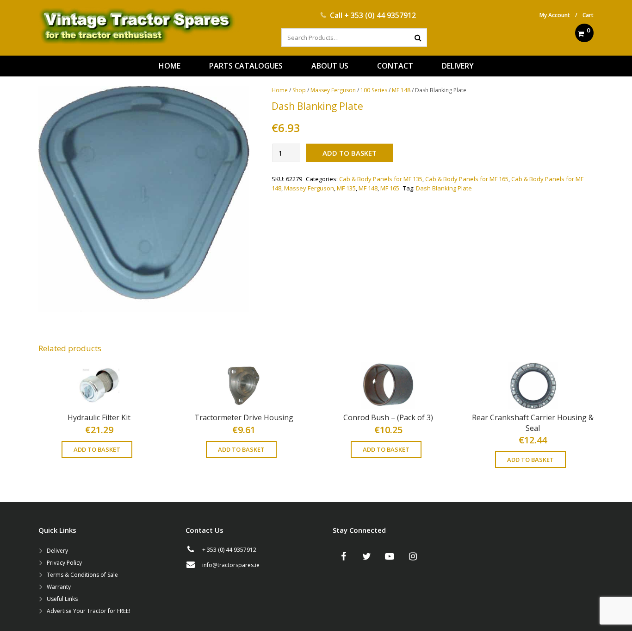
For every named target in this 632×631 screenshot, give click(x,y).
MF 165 (389, 188)
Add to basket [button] (97, 449)
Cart (588, 15)
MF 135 (346, 188)
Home (280, 90)
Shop (299, 90)
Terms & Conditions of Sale (82, 575)
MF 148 (401, 90)
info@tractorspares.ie (231, 565)
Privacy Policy (64, 563)
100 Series (373, 90)
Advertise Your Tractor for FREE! (88, 611)
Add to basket (349, 153)
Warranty (59, 587)
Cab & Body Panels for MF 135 (380, 179)
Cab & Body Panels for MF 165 (466, 179)
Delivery (57, 551)
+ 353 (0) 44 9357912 (380, 15)
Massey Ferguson (333, 90)
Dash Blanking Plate (444, 188)
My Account (554, 15)
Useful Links (62, 599)
